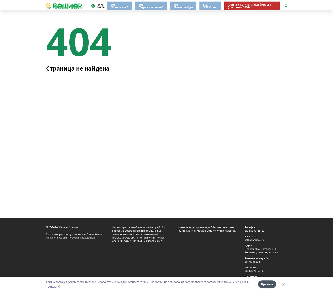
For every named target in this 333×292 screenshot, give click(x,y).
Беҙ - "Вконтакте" (119, 6)
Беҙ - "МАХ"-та (209, 6)
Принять (267, 284)
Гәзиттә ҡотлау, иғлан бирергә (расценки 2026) (249, 6)
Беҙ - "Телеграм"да (183, 6)
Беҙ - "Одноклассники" (151, 6)
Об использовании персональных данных (70, 237)
